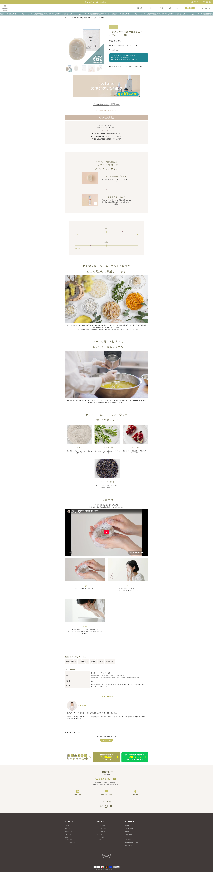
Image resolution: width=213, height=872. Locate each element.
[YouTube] (207, 2)
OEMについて (128, 837)
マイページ (67, 828)
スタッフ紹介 (100, 834)
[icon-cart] (209, 8)
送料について (138, 66)
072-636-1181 (108, 779)
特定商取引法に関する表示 (131, 843)
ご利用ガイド (68, 825)
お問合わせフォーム (106, 794)
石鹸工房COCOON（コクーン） (109, 870)
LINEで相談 (77, 794)
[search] (202, 8)
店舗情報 (135, 794)
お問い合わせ (127, 66)
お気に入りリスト (69, 831)
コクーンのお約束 (101, 831)
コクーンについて (101, 825)
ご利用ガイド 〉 (196, 2)
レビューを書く (106, 740)
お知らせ (127, 831)
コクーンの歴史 (100, 837)
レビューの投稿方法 (70, 843)
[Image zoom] (84, 44)
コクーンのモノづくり (102, 828)
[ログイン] (206, 8)
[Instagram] (204, 2)
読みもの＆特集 (128, 834)
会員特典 (127, 825)
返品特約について (115, 66)
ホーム (67, 18)
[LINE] (209, 2)
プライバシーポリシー (130, 846)
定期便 (66, 837)
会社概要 (99, 840)
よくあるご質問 (68, 840)
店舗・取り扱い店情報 (130, 828)
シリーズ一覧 (68, 834)
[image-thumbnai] (68, 68)
